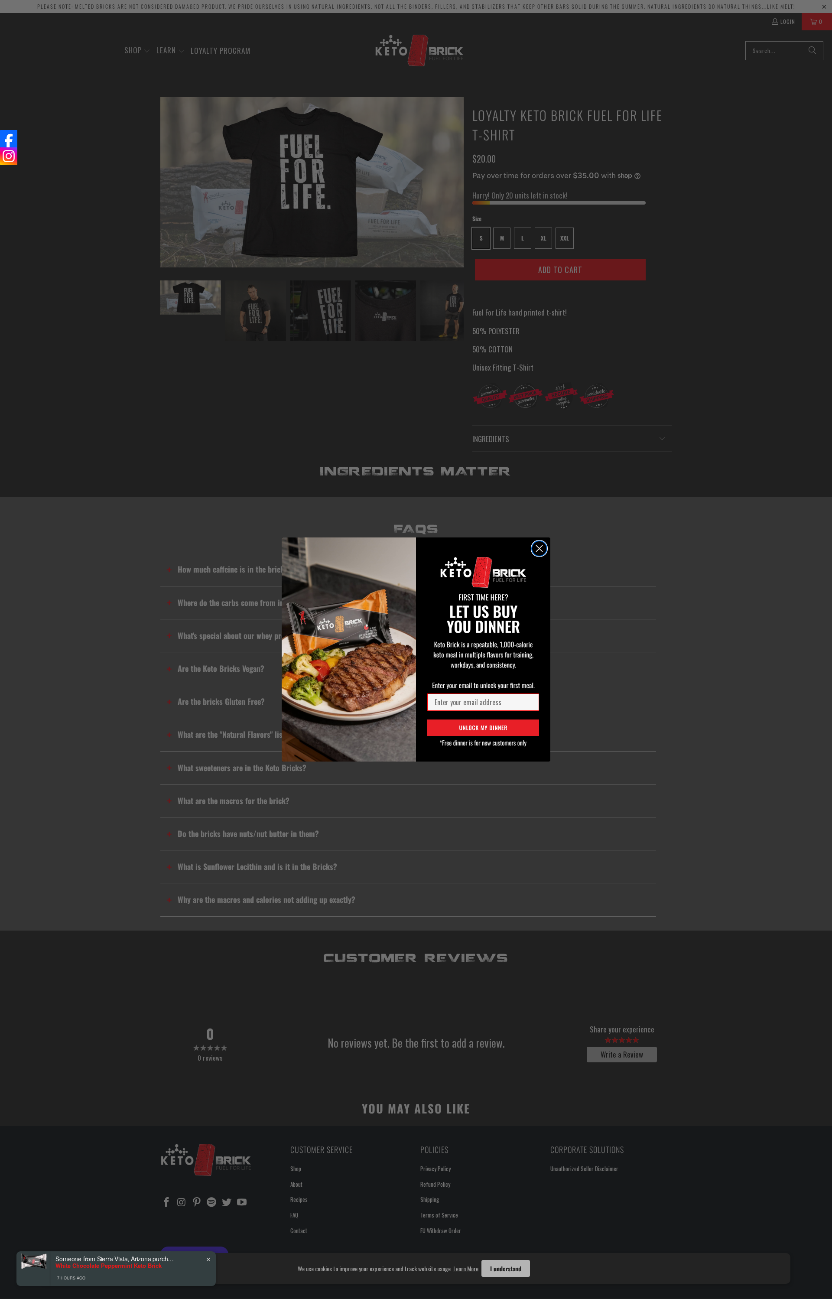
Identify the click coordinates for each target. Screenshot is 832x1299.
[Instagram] (8, 156)
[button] (483, 727)
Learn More (465, 1268)
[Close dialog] (539, 548)
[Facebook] (8, 138)
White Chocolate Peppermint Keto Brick (108, 1265)
